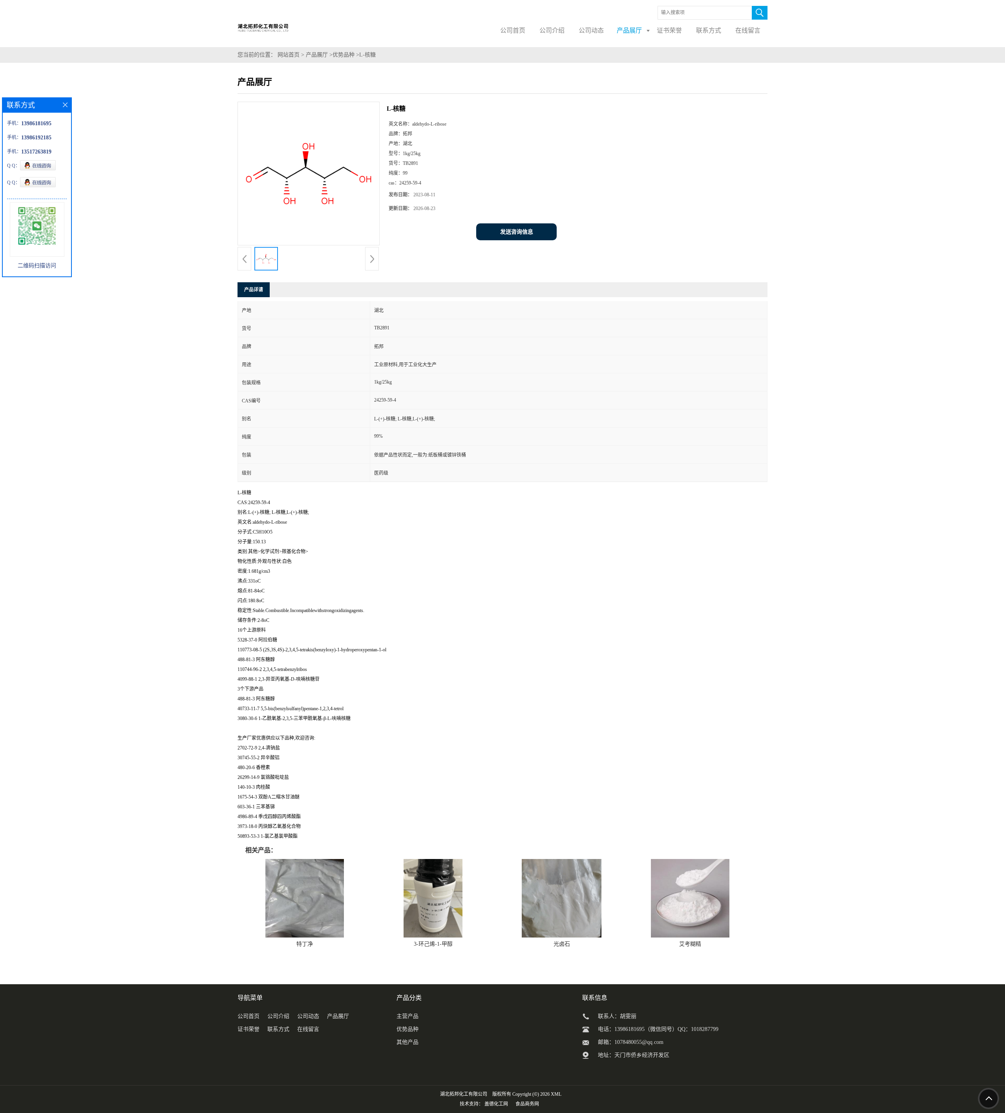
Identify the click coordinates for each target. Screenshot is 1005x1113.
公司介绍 (278, 1016)
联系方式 (278, 1029)
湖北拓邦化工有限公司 (463, 1094)
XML (556, 1094)
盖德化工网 (496, 1104)
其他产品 (407, 1042)
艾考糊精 (690, 944)
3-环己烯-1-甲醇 (433, 944)
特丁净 (304, 944)
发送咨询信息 (516, 232)
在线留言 (308, 1029)
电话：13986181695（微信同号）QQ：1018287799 (658, 1029)
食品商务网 (527, 1104)
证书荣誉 (248, 1029)
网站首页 (289, 55)
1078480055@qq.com (638, 1042)
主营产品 (407, 1016)
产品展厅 (317, 55)
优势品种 (343, 55)
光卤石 (562, 944)
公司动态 (308, 1016)
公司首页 (248, 1016)
